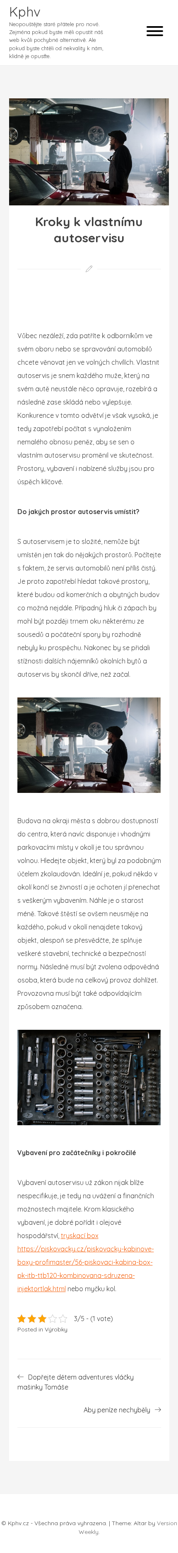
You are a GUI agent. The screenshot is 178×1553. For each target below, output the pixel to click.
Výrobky (56, 1329)
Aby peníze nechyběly (117, 1410)
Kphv (25, 11)
